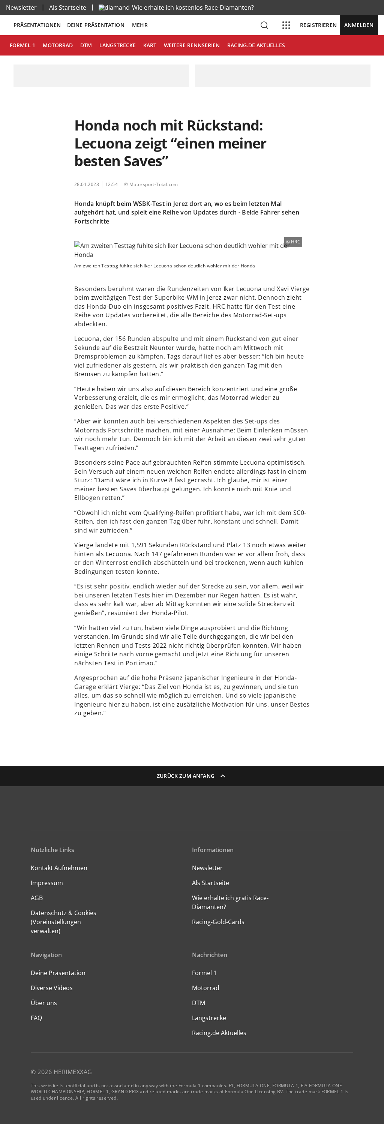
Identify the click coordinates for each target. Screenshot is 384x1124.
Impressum (47, 883)
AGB (37, 898)
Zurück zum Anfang (185, 775)
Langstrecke (209, 1018)
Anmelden (359, 25)
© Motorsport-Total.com (151, 184)
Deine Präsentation (96, 25)
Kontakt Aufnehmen (59, 868)
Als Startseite (67, 8)
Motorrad (205, 988)
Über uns (44, 1003)
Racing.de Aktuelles (219, 1033)
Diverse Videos (52, 988)
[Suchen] (264, 25)
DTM (198, 1003)
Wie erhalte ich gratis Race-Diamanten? (230, 902)
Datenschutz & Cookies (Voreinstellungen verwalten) (63, 922)
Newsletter (21, 8)
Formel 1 (204, 973)
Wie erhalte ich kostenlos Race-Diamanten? (193, 8)
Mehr (140, 25)
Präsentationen (37, 25)
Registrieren (318, 25)
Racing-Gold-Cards (218, 922)
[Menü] (286, 25)
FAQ (36, 1018)
